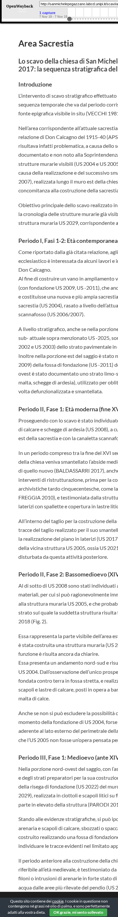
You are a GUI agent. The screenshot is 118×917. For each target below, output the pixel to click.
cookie (58, 901)
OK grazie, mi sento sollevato (78, 912)
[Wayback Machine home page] (19, 8)
